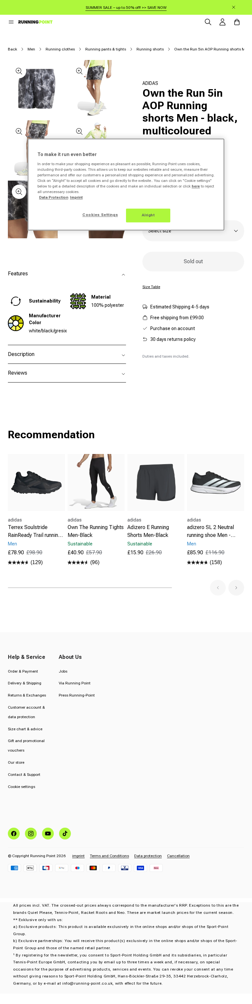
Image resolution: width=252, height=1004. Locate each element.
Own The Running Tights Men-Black (96, 531)
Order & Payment (23, 671)
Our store (16, 762)
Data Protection (53, 197)
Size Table (151, 287)
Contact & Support (24, 774)
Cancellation (178, 856)
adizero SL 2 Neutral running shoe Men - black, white (210, 531)
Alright (148, 215)
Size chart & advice (25, 729)
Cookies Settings (100, 215)
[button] (11, 22)
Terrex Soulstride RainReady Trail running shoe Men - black (34, 531)
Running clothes (60, 49)
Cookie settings (21, 786)
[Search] (208, 22)
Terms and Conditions (109, 856)
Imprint (76, 197)
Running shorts (150, 49)
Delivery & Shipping (24, 683)
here (196, 186)
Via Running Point (75, 683)
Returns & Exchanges (27, 695)
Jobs (63, 671)
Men (31, 49)
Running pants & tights (105, 49)
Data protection (148, 856)
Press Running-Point (77, 695)
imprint (78, 856)
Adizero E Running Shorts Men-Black (148, 531)
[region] (126, 185)
